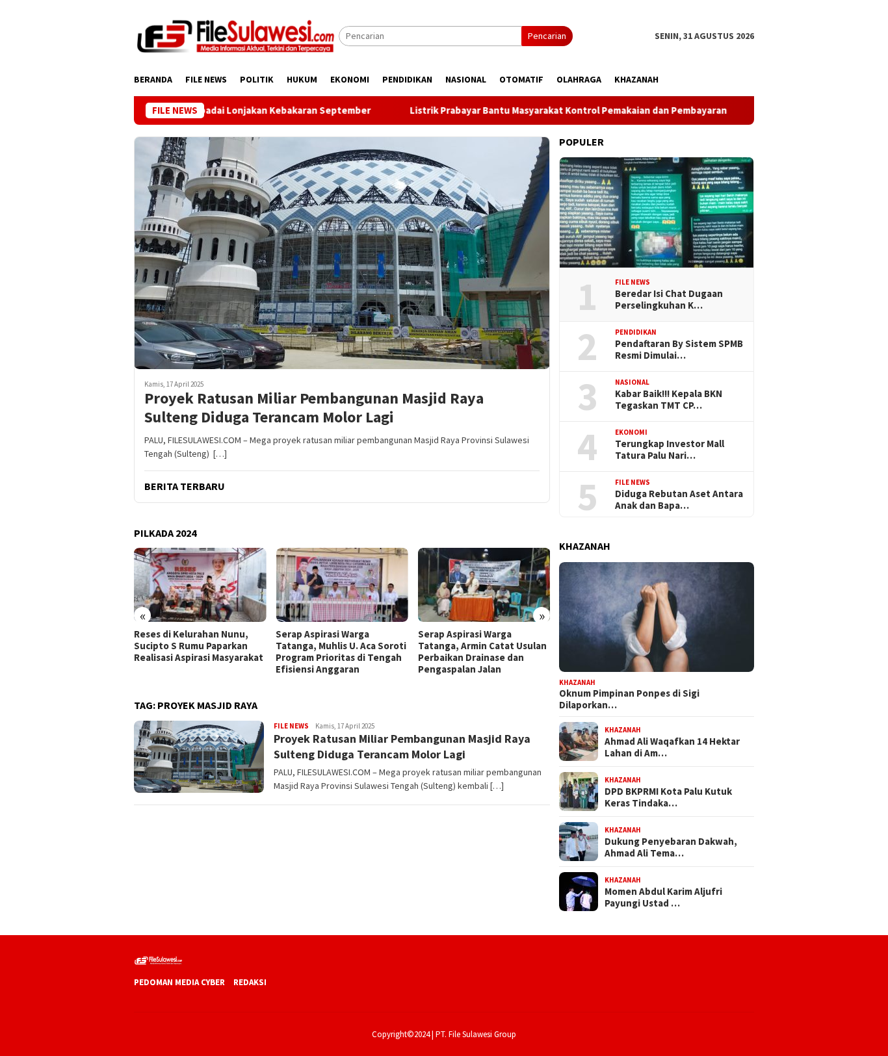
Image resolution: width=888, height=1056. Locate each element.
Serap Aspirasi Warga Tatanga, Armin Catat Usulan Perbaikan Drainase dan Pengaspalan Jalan (482, 651)
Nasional (632, 382)
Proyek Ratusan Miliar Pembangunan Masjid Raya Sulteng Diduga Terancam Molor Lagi (314, 408)
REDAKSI (250, 982)
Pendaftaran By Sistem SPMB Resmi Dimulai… (679, 349)
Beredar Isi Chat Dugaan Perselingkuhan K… (669, 299)
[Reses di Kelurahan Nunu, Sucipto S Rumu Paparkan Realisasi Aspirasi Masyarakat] (200, 585)
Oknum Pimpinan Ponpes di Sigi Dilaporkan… (629, 699)
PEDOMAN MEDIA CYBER (179, 982)
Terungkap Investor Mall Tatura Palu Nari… (669, 449)
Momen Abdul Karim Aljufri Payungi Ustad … (663, 896)
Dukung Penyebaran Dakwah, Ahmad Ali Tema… (671, 846)
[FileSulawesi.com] (236, 35)
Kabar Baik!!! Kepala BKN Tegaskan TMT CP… (668, 399)
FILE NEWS (291, 725)
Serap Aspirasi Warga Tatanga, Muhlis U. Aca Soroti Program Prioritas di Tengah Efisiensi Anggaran (341, 651)
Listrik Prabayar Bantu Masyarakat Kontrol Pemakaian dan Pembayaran (546, 110)
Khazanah (577, 681)
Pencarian (547, 36)
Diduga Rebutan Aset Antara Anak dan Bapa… (679, 499)
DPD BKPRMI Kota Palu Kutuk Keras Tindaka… (668, 796)
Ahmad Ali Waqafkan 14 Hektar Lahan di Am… (672, 746)
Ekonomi (631, 432)
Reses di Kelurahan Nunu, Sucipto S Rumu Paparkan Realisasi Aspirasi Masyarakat (198, 645)
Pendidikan (636, 332)
